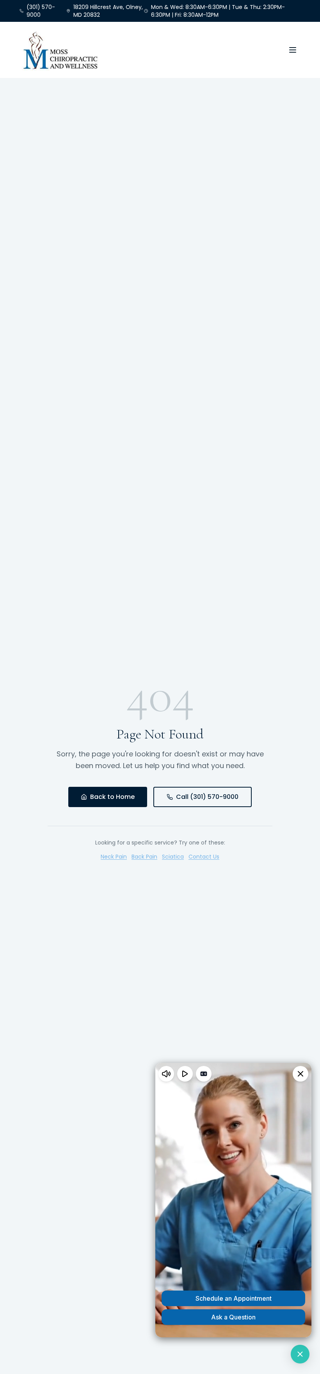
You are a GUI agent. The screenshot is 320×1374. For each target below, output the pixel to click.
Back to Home (112, 796)
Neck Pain (114, 857)
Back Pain (144, 857)
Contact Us (203, 857)
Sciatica (173, 857)
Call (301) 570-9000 (207, 796)
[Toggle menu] (292, 50)
